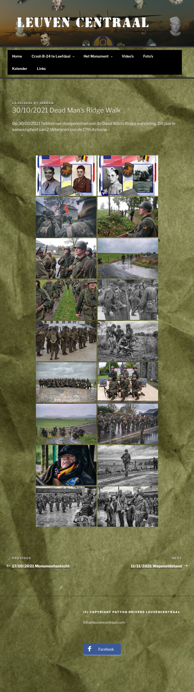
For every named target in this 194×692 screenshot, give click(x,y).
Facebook (106, 649)
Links (41, 68)
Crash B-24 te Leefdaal (51, 56)
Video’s (128, 56)
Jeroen (47, 103)
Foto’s (148, 56)
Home (17, 56)
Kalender (19, 68)
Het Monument (96, 56)
